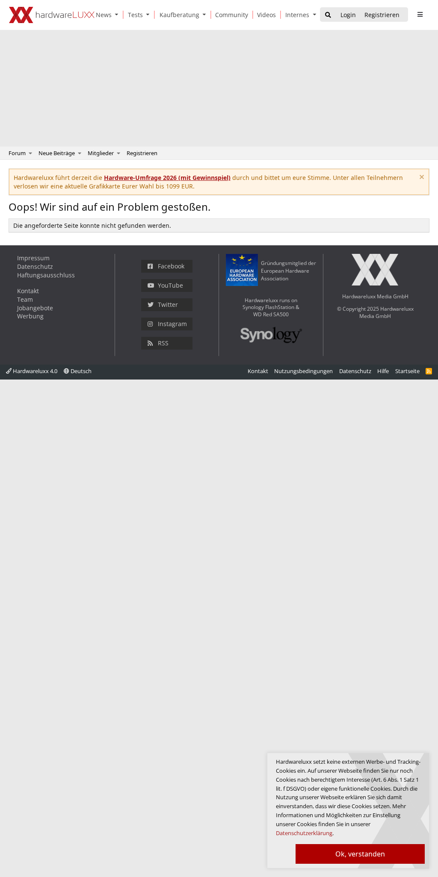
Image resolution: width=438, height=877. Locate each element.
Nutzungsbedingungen (303, 371)
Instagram (172, 324)
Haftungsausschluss (46, 275)
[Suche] (328, 15)
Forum (17, 153)
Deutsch (80, 371)
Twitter (168, 304)
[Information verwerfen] (420, 178)
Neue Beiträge (56, 153)
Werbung (30, 316)
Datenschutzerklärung (304, 833)
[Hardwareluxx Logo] (52, 15)
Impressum (33, 258)
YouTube (170, 285)
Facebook (171, 266)
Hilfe (383, 371)
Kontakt (28, 291)
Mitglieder (101, 153)
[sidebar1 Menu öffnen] (419, 14)
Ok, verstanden (360, 854)
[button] (118, 15)
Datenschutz (35, 266)
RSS (163, 343)
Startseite (407, 371)
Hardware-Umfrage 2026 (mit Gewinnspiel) (167, 178)
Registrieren (142, 153)
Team (25, 299)
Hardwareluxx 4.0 (34, 371)
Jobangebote (35, 308)
